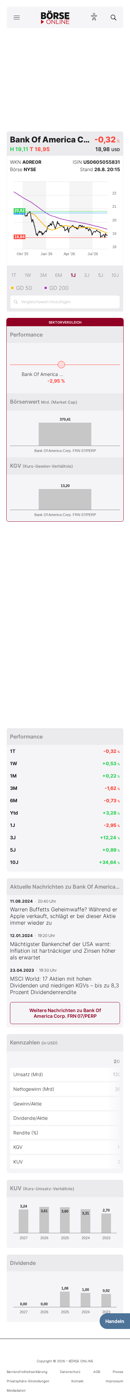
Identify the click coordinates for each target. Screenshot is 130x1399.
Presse (118, 1372)
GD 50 (24, 288)
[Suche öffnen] (113, 17)
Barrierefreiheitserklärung (27, 1372)
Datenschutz (70, 1372)
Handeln (114, 1321)
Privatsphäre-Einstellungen (28, 1381)
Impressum (114, 1381)
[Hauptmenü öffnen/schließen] (16, 17)
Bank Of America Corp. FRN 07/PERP (43, 374)
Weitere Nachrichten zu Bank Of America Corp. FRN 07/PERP (65, 1013)
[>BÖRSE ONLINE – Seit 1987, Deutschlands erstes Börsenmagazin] (55, 17)
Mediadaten (16, 1390)
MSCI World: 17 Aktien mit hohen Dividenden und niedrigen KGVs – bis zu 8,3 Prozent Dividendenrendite (64, 985)
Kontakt (77, 1381)
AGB (96, 1372)
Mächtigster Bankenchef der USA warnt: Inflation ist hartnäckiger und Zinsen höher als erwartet (63, 951)
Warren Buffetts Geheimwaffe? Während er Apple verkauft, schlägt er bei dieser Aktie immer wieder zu (63, 916)
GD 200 (59, 288)
